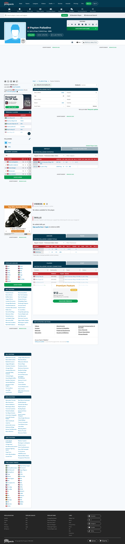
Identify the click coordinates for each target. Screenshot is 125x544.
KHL (21, 270)
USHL (21, 266)
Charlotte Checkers (10, 366)
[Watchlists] (72, 24)
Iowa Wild (8, 390)
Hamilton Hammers (10, 380)
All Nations (6, 529)
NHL (22, 129)
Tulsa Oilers (21, 426)
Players (49, 263)
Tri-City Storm (21, 451)
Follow (31, 35)
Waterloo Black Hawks (23, 455)
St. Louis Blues (21, 309)
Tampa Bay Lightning (23, 312)
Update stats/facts (43, 85)
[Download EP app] (17, 101)
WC (8, 502)
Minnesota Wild (9, 320)
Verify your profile (39, 341)
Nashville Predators (10, 324)
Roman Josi (12, 171)
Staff (82, 263)
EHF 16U (58, 162)
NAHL (21, 268)
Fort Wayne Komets (10, 413)
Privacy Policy (72, 524)
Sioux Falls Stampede (23, 449)
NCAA (22, 121)
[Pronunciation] (68, 24)
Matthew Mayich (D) (12, 121)
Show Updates (42, 35)
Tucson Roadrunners (23, 386)
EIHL (21, 472)
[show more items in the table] (29, 133)
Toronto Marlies (22, 384)
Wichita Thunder (22, 430)
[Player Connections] (75, 24)
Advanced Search (91, 15)
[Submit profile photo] (93, 24)
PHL (21, 478)
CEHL (21, 474)
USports (22, 495)
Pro (82, 3)
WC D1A (9, 504)
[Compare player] (89, 24)
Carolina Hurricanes (10, 301)
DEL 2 (9, 497)
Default (47, 149)
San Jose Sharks (22, 305)
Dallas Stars (8, 309)
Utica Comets (21, 388)
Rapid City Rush (22, 406)
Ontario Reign (21, 364)
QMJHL (9, 281)
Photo (70, 526)
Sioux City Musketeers (23, 447)
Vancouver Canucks (23, 318)
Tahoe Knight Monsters (24, 418)
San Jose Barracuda (23, 374)
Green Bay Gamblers (11, 454)
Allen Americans (10, 402)
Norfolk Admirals (22, 402)
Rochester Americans (23, 368)
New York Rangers (22, 297)
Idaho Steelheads (10, 421)
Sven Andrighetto (13, 162)
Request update (93, 109)
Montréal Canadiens (11, 322)
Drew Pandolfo (16, 87)
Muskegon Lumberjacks (24, 443)
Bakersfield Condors (10, 359)
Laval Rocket (9, 392)
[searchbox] (36, 15)
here (68, 341)
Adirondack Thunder (11, 400)
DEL (9, 495)
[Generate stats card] (79, 24)
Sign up (89, 3)
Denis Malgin (12, 168)
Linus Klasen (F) (11, 118)
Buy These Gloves (17, 231)
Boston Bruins (9, 295)
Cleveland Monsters (10, 370)
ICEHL (9, 506)
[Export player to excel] (82, 24)
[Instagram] (11, 81)
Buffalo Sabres (9, 297)
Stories (60, 3)
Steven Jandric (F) (11, 126)
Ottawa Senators (22, 299)
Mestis (9, 476)
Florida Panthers (10, 316)
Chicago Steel (9, 444)
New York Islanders (23, 295)
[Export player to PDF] (86, 24)
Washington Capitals (23, 322)
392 (80, 42)
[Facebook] (5, 81)
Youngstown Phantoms (24, 458)
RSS (70, 531)
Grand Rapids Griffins (11, 378)
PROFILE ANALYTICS (91, 42)
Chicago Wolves (9, 368)
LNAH (21, 493)
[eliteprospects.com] (9, 3)
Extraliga (22, 279)
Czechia (22, 126)
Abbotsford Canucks (10, 357)
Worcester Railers (22, 433)
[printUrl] (72, 42)
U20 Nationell (11, 470)
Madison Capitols (22, 441)
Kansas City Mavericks (11, 429)
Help (70, 522)
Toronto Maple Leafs (23, 314)
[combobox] (36, 15)
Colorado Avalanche (10, 305)
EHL (9, 480)
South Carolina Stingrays (21, 415)
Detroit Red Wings (10, 312)
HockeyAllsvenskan (12, 468)
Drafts (51, 3)
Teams (27, 3)
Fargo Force (8, 452)
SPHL (9, 272)
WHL (9, 277)
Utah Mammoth (22, 316)
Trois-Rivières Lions (23, 424)
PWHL (21, 504)
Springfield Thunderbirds (21, 377)
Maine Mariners (9, 431)
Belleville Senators (10, 361)
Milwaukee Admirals (23, 361)
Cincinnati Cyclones (10, 408)
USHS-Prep (43, 31)
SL (8, 493)
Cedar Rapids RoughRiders (9, 441)
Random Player (76, 15)
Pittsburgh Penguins (23, 303)
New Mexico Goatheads (24, 400)
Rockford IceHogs (22, 370)
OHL (9, 279)
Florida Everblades (10, 411)
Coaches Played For (80, 149)
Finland (5, 524)
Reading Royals (22, 408)
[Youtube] (14, 81)
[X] (8, 81)
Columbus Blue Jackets (11, 307)
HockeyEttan (11, 472)
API (69, 529)
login (47, 227)
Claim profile (57, 35)
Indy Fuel (8, 423)
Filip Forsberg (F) (11, 129)
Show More (18, 177)
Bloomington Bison (10, 406)
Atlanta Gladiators (10, 404)
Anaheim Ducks (9, 292)
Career (70, 535)
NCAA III (22, 491)
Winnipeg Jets (21, 324)
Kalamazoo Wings (10, 427)
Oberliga (10, 499)
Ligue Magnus (23, 470)
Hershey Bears (9, 388)
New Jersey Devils (22, 292)
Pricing (76, 3)
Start (34, 81)
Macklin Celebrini (13, 165)
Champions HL (11, 482)
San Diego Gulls (22, 372)
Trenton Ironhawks (23, 422)
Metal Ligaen (11, 478)
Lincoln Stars (9, 456)
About (70, 520)
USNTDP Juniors (22, 453)
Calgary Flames (9, 299)
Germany (6, 526)
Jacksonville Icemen (10, 425)
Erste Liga (22, 476)
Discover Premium (65, 301)
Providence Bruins (22, 366)
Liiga (21, 275)
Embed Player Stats (91, 145)
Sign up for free (38, 227)
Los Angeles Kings (10, 318)
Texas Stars (21, 382)
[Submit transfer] (96, 24)
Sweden (6, 518)
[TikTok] (17, 81)
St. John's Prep (32, 31)
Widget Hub (71, 518)
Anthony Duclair (19, 90)
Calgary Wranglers (10, 364)
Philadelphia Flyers (22, 301)
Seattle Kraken (21, 307)
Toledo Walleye (21, 420)
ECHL (9, 270)
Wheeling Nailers (22, 428)
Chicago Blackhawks (11, 303)
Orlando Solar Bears (23, 404)
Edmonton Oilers (10, 314)
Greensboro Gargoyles (11, 415)
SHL (22, 118)
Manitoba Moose (22, 359)
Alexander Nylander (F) (12, 123)
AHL (22, 123)
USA (63, 102)
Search (64, 15)
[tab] (47, 149)
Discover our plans (82, 28)
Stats (20, 3)
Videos (43, 3)
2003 (62, 92)
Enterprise (71, 533)
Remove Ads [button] (112, 47)
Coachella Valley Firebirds (9, 373)
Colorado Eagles (9, 376)
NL (20, 277)
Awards (68, 3)
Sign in (95, 3)
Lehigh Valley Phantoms (24, 357)
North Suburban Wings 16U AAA (46, 162)
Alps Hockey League (25, 465)
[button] (93, 10)
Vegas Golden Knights (23, 320)
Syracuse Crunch (22, 380)
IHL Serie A (22, 468)
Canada (5, 520)
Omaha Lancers (22, 445)
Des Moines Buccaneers (11, 446)
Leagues (35, 3)
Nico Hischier (12, 174)
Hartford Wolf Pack (10, 382)
